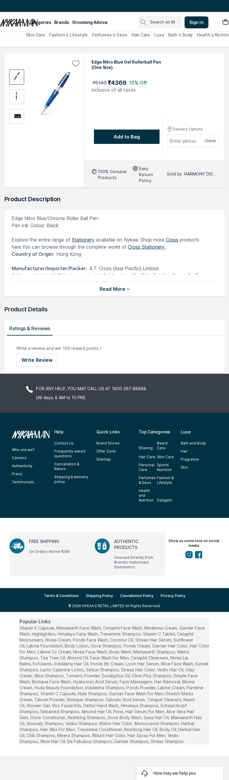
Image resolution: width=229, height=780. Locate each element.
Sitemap (103, 459)
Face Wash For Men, (110, 657)
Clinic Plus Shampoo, (152, 675)
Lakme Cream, (171, 687)
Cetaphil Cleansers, (150, 657)
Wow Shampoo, (49, 675)
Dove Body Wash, (125, 717)
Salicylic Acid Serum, (126, 699)
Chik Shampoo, (41, 735)
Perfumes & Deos (109, 34)
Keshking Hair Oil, (141, 729)
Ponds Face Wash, (91, 639)
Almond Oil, (78, 657)
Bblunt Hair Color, (109, 735)
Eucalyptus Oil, (116, 675)
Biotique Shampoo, (85, 699)
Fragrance (190, 459)
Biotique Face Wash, (52, 681)
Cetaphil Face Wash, (123, 627)
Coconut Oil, (122, 639)
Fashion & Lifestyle (68, 34)
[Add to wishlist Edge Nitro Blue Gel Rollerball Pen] (75, 63)
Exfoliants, (43, 663)
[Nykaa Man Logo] (13, 20)
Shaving (146, 448)
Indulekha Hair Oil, (71, 663)
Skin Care (35, 34)
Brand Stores (108, 443)
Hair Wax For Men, (58, 729)
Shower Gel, (39, 705)
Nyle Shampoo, (93, 693)
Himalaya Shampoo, (140, 705)
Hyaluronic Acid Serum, (95, 681)
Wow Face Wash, (177, 663)
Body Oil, (168, 729)
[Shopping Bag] (225, 22)
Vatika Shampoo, (81, 723)
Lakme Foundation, (45, 645)
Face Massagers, (136, 681)
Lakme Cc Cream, (55, 651)
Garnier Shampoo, (131, 741)
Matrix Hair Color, (116, 723)
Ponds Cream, (137, 645)
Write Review (36, 360)
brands (61, 22)
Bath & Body (180, 34)
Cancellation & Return (66, 466)
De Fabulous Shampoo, (90, 741)
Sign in (196, 22)
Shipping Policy (99, 595)
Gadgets (164, 500)
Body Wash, (120, 651)
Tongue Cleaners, (164, 699)
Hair (184, 451)
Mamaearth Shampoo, (154, 651)
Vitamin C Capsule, (58, 693)
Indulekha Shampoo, (105, 687)
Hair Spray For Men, (147, 735)
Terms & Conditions (61, 595)
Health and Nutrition (146, 495)
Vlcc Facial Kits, (67, 705)
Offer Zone (106, 451)
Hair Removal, (167, 681)
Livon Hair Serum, (143, 663)
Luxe (159, 34)
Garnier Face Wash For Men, (136, 693)
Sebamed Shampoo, (60, 711)
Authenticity (22, 466)
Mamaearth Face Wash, (79, 627)
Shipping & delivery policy (71, 479)
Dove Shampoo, (106, 645)
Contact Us (64, 443)
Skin (184, 467)
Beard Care (162, 445)
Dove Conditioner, (48, 717)
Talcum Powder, (50, 699)
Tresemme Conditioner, (100, 729)
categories (39, 22)
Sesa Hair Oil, (157, 717)
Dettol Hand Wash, (101, 705)
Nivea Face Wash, (90, 651)
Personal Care (146, 467)
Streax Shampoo (167, 741)
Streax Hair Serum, (153, 639)
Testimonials (23, 482)
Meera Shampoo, (74, 735)
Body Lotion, (77, 645)
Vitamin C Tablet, (159, 633)
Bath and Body (193, 443)
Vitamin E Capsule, (37, 627)
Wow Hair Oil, (53, 741)
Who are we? (23, 449)
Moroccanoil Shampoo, (157, 723)
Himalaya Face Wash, (78, 633)
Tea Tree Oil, (53, 657)
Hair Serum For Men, (145, 711)
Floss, (118, 711)
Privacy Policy (173, 595)
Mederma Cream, (161, 627)
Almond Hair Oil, (96, 711)
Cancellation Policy (137, 595)
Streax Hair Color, (138, 669)
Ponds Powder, (141, 687)
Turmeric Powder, (83, 675)
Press (17, 474)
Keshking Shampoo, (87, 717)
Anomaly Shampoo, (45, 723)
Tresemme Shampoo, (121, 633)
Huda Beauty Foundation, (59, 687)
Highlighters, (44, 633)
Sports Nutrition (164, 467)
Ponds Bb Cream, (107, 663)
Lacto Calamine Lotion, (62, 669)
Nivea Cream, (58, 639)
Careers (19, 458)
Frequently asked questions (69, 453)
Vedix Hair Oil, (170, 669)
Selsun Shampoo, (103, 669)
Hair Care (140, 34)
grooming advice (90, 22)
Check (210, 141)
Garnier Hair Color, (170, 645)
